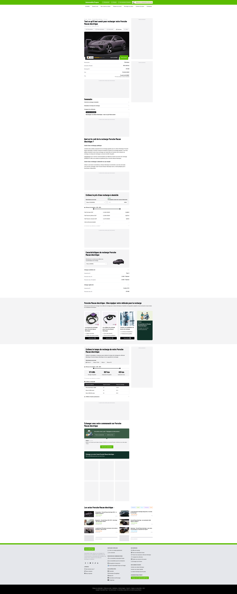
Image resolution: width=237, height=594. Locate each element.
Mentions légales (122, 588)
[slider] (93, 208)
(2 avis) (103, 57)
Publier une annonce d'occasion (139, 559)
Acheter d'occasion (140, 6)
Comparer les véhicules (89, 109)
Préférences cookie (107, 588)
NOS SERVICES (134, 548)
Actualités (87, 6)
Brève (151, 507)
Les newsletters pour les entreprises (117, 560)
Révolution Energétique (114, 573)
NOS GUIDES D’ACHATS (136, 564)
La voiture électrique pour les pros (138, 571)
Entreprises (149, 6)
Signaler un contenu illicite (136, 588)
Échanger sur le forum (137, 561)
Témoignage (146, 507)
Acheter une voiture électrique (137, 567)
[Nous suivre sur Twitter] (88, 563)
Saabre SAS (126, 589)
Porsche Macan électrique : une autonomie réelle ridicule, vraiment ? (141, 520)
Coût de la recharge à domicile (91, 102)
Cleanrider (111, 571)
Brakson (139, 589)
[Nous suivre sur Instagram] (93, 563)
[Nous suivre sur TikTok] (95, 563)
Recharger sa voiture (128, 6)
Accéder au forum (110, 434)
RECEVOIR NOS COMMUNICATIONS (115, 556)
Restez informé (124, 57)
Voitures (89, 19)
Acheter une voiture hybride (137, 569)
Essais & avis (95, 6)
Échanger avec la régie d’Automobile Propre (140, 577)
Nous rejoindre (89, 573)
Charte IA (128, 588)
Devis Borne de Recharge (114, 577)
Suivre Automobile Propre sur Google (117, 565)
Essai (142, 507)
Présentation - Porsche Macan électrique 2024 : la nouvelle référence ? (106, 512)
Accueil (85, 19)
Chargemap (87, 156)
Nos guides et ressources (114, 563)
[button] (106, 444)
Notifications (115, 588)
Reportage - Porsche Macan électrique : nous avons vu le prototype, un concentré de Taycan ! (141, 529)
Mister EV (111, 575)
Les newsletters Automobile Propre (116, 558)
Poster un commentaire (99, 434)
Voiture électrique (99, 514)
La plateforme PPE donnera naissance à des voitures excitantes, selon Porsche (106, 529)
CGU (144, 588)
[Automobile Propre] (92, 2)
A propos (86, 566)
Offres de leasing (136, 550)
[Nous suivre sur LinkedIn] (98, 563)
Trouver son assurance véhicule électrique (141, 554)
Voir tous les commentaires (107, 446)
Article (138, 507)
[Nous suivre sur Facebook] (85, 563)
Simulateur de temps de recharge (92, 105)
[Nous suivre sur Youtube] (90, 563)
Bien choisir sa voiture (105, 6)
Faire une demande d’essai (138, 552)
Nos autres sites (112, 568)
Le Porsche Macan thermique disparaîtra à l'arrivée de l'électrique (141, 512)
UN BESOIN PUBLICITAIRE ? (137, 574)
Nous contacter (89, 571)
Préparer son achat (117, 6)
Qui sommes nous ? (90, 569)
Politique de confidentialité (97, 588)
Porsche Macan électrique (97, 19)
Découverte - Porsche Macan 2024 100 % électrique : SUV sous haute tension (106, 520)
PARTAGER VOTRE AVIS (113, 548)
